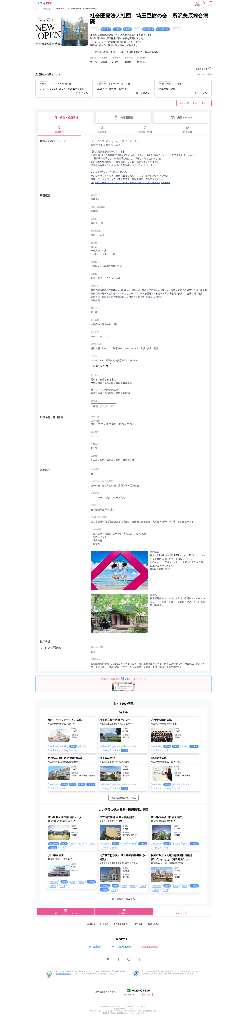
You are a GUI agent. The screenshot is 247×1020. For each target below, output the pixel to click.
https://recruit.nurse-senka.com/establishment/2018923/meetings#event (130, 182)
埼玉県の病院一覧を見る (123, 797)
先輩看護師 (126, 117)
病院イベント (185, 117)
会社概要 (91, 924)
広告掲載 (139, 924)
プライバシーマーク (193, 971)
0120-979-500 (141, 990)
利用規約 (104, 924)
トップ (35, 9)
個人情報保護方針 (121, 924)
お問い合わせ (154, 924)
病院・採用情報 (69, 117)
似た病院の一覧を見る (123, 899)
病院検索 (46, 9)
